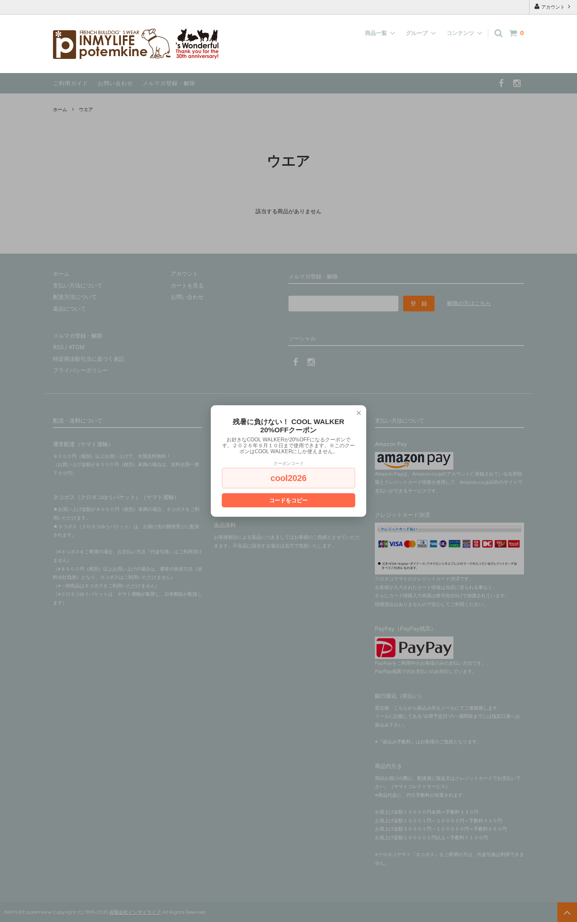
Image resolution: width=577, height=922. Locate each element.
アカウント (553, 7)
